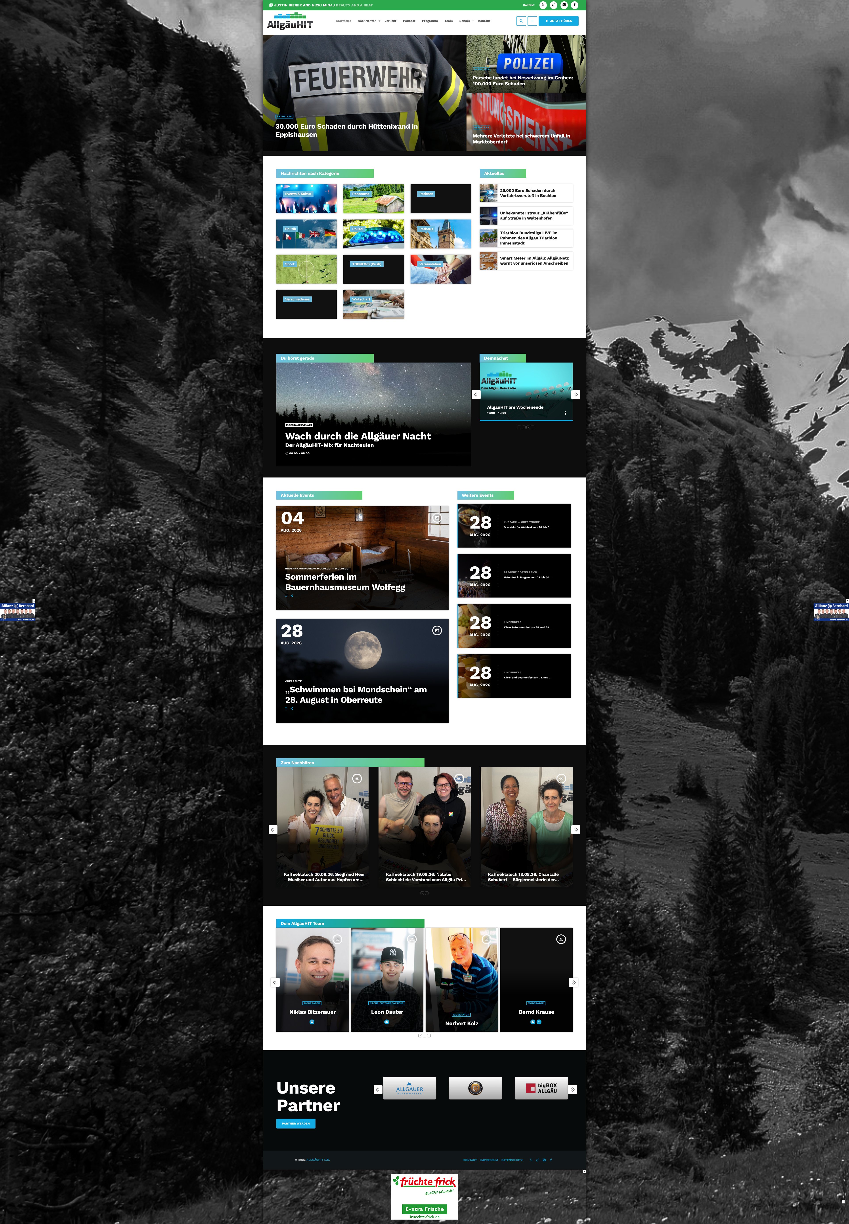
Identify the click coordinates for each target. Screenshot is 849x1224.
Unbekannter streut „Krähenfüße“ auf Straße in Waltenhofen (534, 215)
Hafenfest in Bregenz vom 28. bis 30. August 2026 (528, 577)
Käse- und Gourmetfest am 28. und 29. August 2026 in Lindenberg (528, 677)
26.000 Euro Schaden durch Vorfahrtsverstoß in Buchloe (528, 193)
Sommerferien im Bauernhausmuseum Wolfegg (345, 582)
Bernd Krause (312, 1012)
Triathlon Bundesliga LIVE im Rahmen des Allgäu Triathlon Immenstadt (529, 238)
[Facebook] (574, 5)
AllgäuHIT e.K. (318, 1160)
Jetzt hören (558, 21)
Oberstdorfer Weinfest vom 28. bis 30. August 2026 (528, 527)
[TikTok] (553, 5)
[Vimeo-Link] (290, 21)
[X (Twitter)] (543, 5)
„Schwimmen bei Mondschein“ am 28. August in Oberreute (356, 695)
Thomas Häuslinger (387, 1012)
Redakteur (536, 1014)
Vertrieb (461, 1014)
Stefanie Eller (536, 1023)
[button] (519, 427)
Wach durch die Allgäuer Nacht (358, 436)
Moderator (312, 1003)
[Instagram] (564, 5)
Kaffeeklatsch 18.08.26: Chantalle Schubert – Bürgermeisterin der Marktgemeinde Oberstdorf (421, 880)
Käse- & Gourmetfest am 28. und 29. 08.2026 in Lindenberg (528, 627)
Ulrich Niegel (462, 1023)
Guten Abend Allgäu (507, 407)
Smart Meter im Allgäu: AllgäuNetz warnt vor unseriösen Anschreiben (534, 261)
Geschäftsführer (387, 1003)
